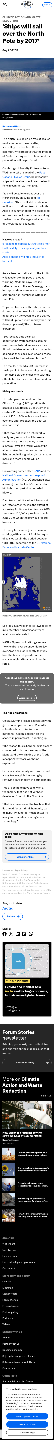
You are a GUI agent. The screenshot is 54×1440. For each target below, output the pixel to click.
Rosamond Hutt (11, 126)
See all (46, 1095)
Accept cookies (27, 698)
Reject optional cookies (27, 1416)
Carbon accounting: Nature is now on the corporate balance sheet (33, 1155)
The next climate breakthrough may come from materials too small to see (33, 1170)
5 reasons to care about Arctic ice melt (26, 243)
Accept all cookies (27, 1424)
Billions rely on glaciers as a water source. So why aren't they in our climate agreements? (32, 1202)
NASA (37, 471)
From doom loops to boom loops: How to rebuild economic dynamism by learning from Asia (33, 1187)
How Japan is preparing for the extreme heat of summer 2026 (22, 1134)
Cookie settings (27, 1432)
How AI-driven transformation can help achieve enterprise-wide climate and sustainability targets (33, 1217)
